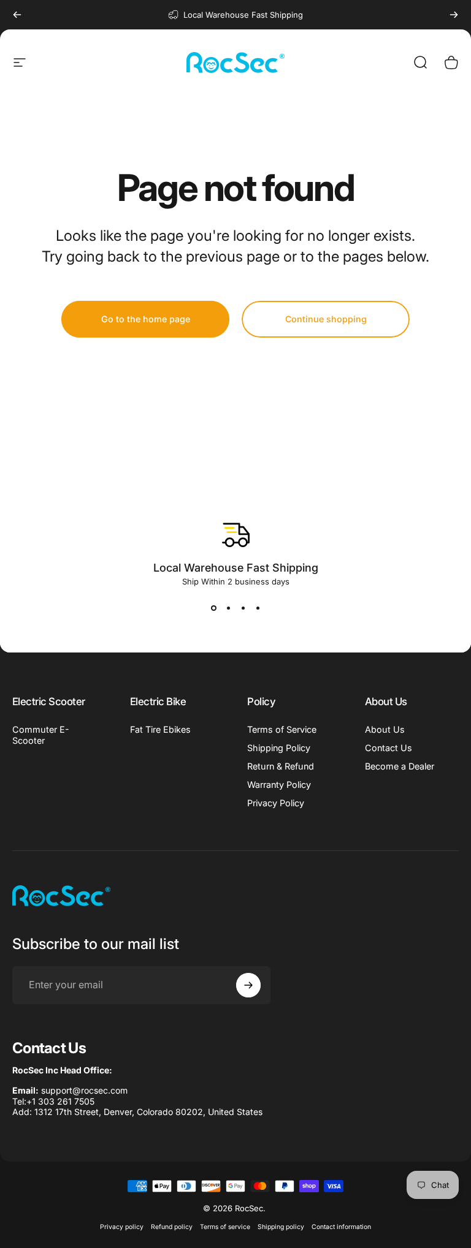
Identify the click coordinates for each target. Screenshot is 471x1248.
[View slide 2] (228, 608)
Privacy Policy (275, 803)
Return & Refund (280, 766)
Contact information (341, 1227)
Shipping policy (281, 1227)
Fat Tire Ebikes (160, 729)
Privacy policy (122, 1227)
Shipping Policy (278, 748)
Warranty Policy (279, 784)
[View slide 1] (213, 608)
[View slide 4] (257, 608)
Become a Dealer (399, 766)
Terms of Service (281, 729)
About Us (385, 729)
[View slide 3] (243, 608)
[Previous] (17, 14)
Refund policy (172, 1227)
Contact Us (388, 748)
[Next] (453, 14)
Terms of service (225, 1227)
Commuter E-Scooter (40, 735)
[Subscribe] (248, 985)
